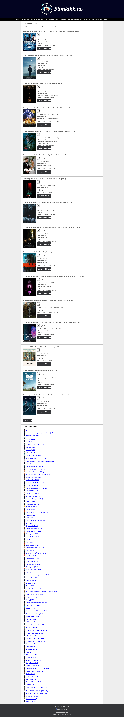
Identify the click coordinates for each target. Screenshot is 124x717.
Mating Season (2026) (32, 597)
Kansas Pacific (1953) (32, 501)
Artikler (44, 19)
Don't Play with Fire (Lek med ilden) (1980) (38, 474)
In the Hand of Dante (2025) (34, 589)
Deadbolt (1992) (30, 644)
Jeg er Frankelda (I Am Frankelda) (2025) (38, 693)
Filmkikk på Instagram (62, 712)
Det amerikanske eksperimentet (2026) (37, 575)
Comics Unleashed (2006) (33, 682)
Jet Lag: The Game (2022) (33, 477)
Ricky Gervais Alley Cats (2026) (35, 469)
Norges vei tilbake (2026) (33, 660)
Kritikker (103, 19)
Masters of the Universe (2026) (35, 671)
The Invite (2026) (31, 452)
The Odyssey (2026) (32, 534)
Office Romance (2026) (33, 605)
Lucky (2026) (29, 518)
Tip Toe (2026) (30, 539)
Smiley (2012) (30, 600)
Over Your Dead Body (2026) (34, 614)
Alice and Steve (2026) (32, 665)
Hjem (18, 19)
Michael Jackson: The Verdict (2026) (36, 611)
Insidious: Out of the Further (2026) (36, 444)
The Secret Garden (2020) (33, 493)
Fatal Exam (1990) (31, 636)
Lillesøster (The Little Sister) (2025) (36, 687)
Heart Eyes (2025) (31, 649)
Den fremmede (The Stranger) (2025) (37, 691)
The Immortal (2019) (32, 542)
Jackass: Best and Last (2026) (35, 548)
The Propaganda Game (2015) (35, 638)
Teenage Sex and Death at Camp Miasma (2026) (40, 461)
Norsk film (87, 19)
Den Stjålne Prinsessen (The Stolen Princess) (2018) (41, 591)
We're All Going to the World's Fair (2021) (38, 458)
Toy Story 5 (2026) (31, 627)
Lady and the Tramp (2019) (34, 676)
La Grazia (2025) (31, 439)
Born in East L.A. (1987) (33, 558)
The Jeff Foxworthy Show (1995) (35, 520)
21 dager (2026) (30, 442)
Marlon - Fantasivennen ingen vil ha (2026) (38, 630)
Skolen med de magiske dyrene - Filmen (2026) (40, 433)
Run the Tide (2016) (32, 485)
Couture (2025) (30, 674)
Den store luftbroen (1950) (33, 496)
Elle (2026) (29, 572)
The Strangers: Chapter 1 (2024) (35, 466)
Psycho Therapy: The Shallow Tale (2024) (38, 512)
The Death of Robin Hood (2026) (35, 624)
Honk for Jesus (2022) (32, 583)
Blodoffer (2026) (30, 447)
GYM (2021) (29, 523)
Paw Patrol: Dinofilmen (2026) (35, 472)
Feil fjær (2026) (30, 684)
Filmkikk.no (58, 706)
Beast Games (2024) (32, 679)
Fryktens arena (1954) (32, 561)
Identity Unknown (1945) (33, 504)
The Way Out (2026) (32, 490)
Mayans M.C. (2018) (32, 526)
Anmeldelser (35, 19)
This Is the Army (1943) (32, 537)
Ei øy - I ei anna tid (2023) (33, 531)
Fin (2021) (29, 463)
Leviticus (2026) (30, 515)
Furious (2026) (30, 509)
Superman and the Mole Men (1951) (36, 602)
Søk (28, 19)
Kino (57, 19)
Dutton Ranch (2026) (32, 696)
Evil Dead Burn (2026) (32, 545)
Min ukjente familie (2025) (33, 435)
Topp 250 (51, 19)
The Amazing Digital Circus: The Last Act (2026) (40, 668)
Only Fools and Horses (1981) (35, 482)
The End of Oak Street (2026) (34, 455)
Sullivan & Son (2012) (32, 646)
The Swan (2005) (31, 619)
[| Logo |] (62, 15)
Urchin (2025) (30, 586)
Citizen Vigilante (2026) (33, 580)
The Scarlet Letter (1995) (33, 564)
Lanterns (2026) (30, 450)
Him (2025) (29, 430)
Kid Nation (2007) (31, 622)
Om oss (23, 19)
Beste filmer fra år (75, 19)
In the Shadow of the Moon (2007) (36, 641)
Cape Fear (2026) (31, 657)
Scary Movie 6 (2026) (32, 663)
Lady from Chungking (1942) (34, 499)
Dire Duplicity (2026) (32, 567)
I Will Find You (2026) (32, 616)
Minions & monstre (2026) (33, 569)
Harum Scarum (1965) (32, 506)
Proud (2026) (30, 652)
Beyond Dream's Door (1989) (34, 633)
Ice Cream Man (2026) (32, 480)
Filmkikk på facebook (63, 709)
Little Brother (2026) (32, 577)
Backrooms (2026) (31, 699)
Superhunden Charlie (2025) (34, 528)
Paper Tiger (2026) (31, 701)
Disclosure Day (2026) (32, 655)
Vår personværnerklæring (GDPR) (62, 714)
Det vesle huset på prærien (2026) (36, 553)
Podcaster (95, 19)
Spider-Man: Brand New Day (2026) (36, 488)
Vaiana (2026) (30, 550)
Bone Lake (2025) (31, 556)
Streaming (63, 19)
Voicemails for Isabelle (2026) (34, 594)
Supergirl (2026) (30, 608)
